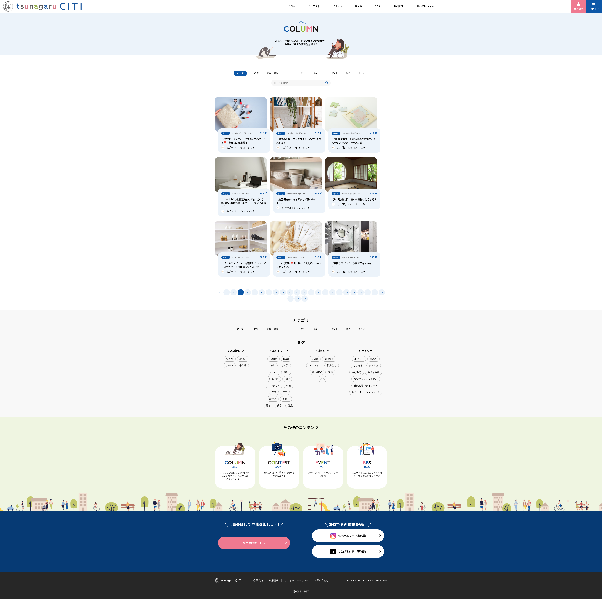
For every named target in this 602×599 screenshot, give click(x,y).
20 (360, 292)
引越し (286, 399)
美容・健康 (272, 73)
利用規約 (273, 580)
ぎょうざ (373, 365)
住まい (361, 73)
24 (290, 298)
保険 (274, 392)
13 (311, 292)
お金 (348, 73)
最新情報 (398, 6)
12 (304, 292)
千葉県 (242, 365)
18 (346, 292)
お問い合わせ (321, 580)
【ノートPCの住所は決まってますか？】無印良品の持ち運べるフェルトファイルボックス (243, 203)
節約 (272, 365)
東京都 (229, 359)
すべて (240, 73)
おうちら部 (373, 372)
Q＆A (378, 6)
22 (375, 292)
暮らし (317, 73)
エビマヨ (359, 359)
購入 (322, 378)
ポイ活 (284, 365)
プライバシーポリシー (296, 580)
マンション (315, 365)
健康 (290, 405)
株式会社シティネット (366, 385)
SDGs (286, 359)
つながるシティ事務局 (366, 378)
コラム (291, 6)
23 (382, 292)
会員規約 (258, 580)
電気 (286, 372)
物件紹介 (329, 359)
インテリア (274, 385)
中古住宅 (317, 372)
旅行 (303, 73)
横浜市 (242, 359)
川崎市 (229, 365)
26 (305, 298)
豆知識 (314, 359)
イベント (337, 6)
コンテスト (314, 6)
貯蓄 (268, 405)
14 (318, 292)
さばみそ (356, 372)
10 (290, 292)
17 (339, 292)
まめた (373, 359)
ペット (289, 73)
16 (332, 292)
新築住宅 (331, 365)
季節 (285, 392)
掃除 (287, 378)
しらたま (358, 365)
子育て (255, 73)
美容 (279, 405)
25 (297, 298)
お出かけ (274, 378)
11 (297, 292)
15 (325, 292)
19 (353, 292)
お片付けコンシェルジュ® (366, 392)
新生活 (272, 399)
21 (368, 292)
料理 (288, 385)
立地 (330, 372)
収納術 (273, 359)
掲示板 (358, 6)
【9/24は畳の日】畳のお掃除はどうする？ (354, 199)
